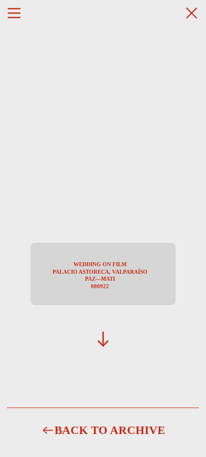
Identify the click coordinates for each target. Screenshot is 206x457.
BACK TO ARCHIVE (109, 430)
